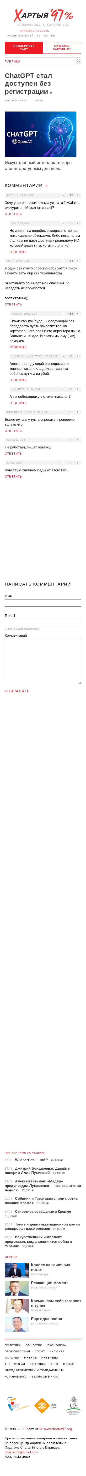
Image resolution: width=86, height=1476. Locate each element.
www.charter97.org (57, 1429)
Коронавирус (16, 1376)
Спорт (40, 1351)
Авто (55, 1364)
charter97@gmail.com (21, 1452)
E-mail (10, 616)
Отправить (17, 691)
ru (46, 35)
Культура (57, 1351)
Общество (34, 1345)
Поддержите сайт (24, 48)
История (12, 1357)
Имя (8, 596)
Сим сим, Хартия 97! (62, 48)
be (39, 35)
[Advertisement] (43, 532)
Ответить (13, 214)
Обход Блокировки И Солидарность (34, 1370)
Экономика (56, 1345)
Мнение (11, 1257)
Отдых (68, 1364)
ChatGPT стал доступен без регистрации (28, 83)
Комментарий (16, 635)
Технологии (15, 1364)
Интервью (49, 1357)
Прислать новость (34, 31)
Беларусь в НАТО (45, 1376)
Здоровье (38, 1364)
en (53, 35)
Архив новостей (20, 35)
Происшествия (17, 1351)
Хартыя (43, 15)
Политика (13, 1345)
